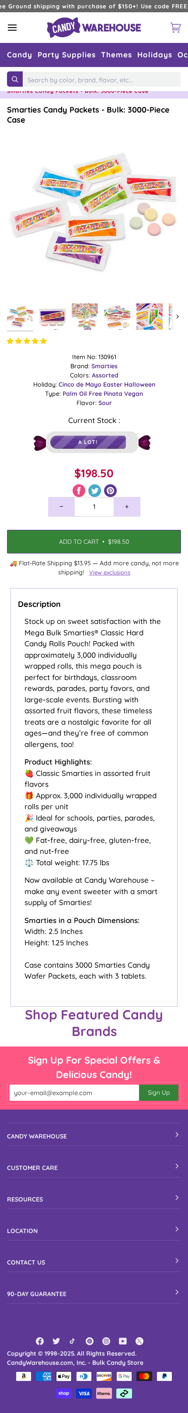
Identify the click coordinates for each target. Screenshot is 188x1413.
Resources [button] (25, 1199)
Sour (105, 403)
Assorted (105, 375)
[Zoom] (23, 282)
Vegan (133, 394)
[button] (19, 55)
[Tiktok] (73, 1341)
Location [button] (22, 1231)
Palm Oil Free (83, 394)
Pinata (114, 394)
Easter (113, 384)
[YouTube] (123, 1341)
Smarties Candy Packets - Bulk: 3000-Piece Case (88, 115)
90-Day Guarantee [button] (36, 1294)
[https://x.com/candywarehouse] (139, 1341)
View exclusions (109, 572)
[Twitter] (56, 1341)
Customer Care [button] (32, 1168)
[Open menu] (20, 27)
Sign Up (159, 1092)
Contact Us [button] (26, 1262)
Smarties (104, 366)
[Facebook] (40, 1341)
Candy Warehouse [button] (37, 1136)
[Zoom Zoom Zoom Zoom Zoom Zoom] (94, 212)
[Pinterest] (90, 1341)
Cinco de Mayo (81, 384)
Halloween (139, 384)
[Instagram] (106, 1341)
